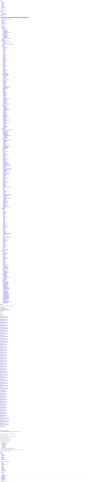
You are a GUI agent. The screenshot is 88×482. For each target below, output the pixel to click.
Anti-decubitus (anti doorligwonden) (7, 140)
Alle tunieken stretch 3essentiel (6, 287)
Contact (2, 6)
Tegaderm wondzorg (6, 73)
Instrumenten (4, 42)
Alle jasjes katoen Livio (5, 283)
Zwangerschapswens (5, 267)
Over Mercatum (3, 3)
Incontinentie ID (5, 131)
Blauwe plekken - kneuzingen (6, 158)
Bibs (3, 255)
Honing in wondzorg (5, 60)
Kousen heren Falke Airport (6, 294)
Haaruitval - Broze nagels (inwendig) (8, 168)
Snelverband (4, 93)
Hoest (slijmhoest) (5, 170)
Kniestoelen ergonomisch (6, 178)
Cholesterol (5, 160)
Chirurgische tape (5, 78)
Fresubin (4, 143)
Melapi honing (4, 184)
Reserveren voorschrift (4, 459)
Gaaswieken (4, 83)
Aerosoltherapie (5, 139)
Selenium (4, 192)
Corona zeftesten (5, 110)
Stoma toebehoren (5, 120)
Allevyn (4, 46)
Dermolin (4, 220)
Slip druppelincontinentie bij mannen (7, 135)
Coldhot (4, 270)
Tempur (4, 149)
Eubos (3, 223)
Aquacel (4, 48)
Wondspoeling (5, 273)
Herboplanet (4, 172)
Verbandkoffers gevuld (6, 272)
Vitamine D (4, 203)
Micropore (4, 91)
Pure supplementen (5, 191)
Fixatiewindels (4, 82)
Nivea (3, 235)
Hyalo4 (4, 59)
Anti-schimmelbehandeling (6, 154)
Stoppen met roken (5, 195)
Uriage (4, 243)
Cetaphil (4, 217)
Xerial (4, 247)
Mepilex (4, 68)
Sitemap (2, 480)
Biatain (4, 51)
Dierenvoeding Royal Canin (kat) (6, 165)
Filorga (4, 226)
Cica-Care (4, 52)
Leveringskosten (3, 477)
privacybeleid (4, 450)
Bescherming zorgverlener (6, 107)
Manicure (4, 183)
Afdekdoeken (4, 106)
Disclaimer (3, 479)
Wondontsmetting (5, 33)
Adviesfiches (3, 7)
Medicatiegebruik (5, 145)
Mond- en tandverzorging (4, 250)
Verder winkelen (2, 437)
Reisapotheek (3, 26)
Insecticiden (4, 175)
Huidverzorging (3, 208)
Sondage (4, 119)
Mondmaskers (4, 117)
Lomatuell (4, 65)
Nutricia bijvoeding (6, 147)
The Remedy (4, 242)
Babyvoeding (4, 254)
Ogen (4, 187)
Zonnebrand (4, 207)
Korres (4, 229)
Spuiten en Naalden (4, 34)
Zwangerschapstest (5, 266)
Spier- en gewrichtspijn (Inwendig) (7, 194)
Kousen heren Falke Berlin (6, 297)
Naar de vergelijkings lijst (7, 439)
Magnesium (4, 182)
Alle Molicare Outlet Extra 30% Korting (8, 129)
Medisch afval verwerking (6, 116)
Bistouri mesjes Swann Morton (7, 41)
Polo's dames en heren (5, 299)
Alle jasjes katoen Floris (5, 282)
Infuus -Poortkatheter (4, 40)
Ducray (4, 219)
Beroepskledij (4, 309)
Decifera (4, 56)
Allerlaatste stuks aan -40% (6, 211)
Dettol (3, 29)
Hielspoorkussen (5, 171)
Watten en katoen (5, 100)
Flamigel (4, 57)
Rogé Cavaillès (5, 239)
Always (4, 130)
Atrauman (4, 47)
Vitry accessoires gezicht (5, 201)
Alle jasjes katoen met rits (6, 284)
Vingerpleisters (5, 99)
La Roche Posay (5, 232)
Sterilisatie (4, 123)
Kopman (4, 228)
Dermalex (4, 222)
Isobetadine (4, 63)
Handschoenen (3, 27)
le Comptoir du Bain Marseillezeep (7, 233)
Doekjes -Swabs (5, 28)
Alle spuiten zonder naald (6, 35)
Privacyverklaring (4, 478)
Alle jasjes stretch (5, 285)
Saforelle (4, 241)
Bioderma (4, 213)
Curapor (4, 79)
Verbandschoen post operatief (7, 277)
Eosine (4, 166)
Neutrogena (5, 234)
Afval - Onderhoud (4, 278)
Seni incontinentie (5, 136)
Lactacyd (4, 230)
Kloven (4, 177)
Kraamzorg (5, 258)
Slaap (3, 193)
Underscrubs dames (6, 302)
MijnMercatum (3, 454)
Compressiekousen (6, 291)
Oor (3, 188)
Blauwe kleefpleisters (6, 75)
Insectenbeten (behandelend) (6, 173)
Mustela (4, 260)
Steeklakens (4, 122)
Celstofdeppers (4, 77)
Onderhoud (5, 280)
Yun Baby (5, 265)
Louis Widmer (4, 231)
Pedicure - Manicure (4, 128)
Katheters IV (3, 39)
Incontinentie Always (5, 132)
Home (2, 2)
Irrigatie (4, 113)
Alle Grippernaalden (5, 37)
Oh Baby (5, 262)
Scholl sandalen (5, 276)
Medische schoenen (4, 274)
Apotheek (3, 150)
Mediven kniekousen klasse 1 (6, 146)
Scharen (4, 44)
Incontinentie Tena (5, 133)
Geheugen (5, 167)
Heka (3, 85)
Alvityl (4, 157)
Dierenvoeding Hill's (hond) (6, 164)
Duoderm (4, 55)
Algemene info (3, 475)
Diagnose (5, 111)
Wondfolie (4, 101)
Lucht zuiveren (5, 31)
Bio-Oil (4, 214)
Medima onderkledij (6, 298)
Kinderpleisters (4, 88)
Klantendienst (3, 476)
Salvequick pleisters (5, 94)
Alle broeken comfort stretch (6, 289)
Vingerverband (5, 137)
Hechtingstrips (5, 84)
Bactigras (5, 49)
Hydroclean (4, 61)
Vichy (4, 244)
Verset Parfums (4, 245)
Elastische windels (5, 80)
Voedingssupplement (5, 202)
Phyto (4, 238)
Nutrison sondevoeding (5, 148)
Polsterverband (5, 92)
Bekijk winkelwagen (6, 437)
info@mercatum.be (4, 14)
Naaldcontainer (5, 279)
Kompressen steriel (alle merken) (7, 86)
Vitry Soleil (4, 246)
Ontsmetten (5, 43)
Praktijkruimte (4, 118)
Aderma (4, 209)
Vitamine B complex (5, 200)
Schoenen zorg (5, 300)
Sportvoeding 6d (5, 196)
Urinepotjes (5, 125)
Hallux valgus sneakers (6, 275)
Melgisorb (5, 66)
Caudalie (4, 218)
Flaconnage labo (5, 112)
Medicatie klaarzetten (5, 115)
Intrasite (4, 62)
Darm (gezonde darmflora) (6, 162)
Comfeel (4, 53)
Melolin (4, 89)
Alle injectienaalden (5, 36)
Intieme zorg (4, 174)
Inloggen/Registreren (4, 10)
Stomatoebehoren (5, 134)
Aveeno (4, 212)
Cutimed (4, 54)
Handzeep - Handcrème (6, 30)
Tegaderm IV (4, 98)
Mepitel (4, 67)
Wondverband (4, 103)
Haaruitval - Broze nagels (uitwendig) (7, 169)
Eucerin (4, 225)
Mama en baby (3, 251)
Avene (3, 210)
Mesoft (4, 90)
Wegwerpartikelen (6, 126)
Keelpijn (4, 176)
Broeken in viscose (6, 290)
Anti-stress (4, 155)
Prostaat (4, 189)
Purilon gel (4, 69)
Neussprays (5, 185)
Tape (3, 96)
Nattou (4, 261)
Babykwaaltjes (4, 253)
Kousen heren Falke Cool (6, 296)
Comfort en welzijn (6, 141)
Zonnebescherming (6, 249)
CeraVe (4, 215)
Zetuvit (4, 104)
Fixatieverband (4, 81)
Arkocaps (4, 156)
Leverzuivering (4, 181)
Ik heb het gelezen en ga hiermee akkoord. (6, 450)
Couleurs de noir (5, 216)
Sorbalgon (4, 71)
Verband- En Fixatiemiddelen (5, 74)
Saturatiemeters (4, 121)
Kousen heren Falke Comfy (6, 295)
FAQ (2, 4)
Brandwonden (4, 159)
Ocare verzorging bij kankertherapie (7, 237)
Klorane (4, 259)
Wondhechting (4, 127)
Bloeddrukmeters (5, 109)
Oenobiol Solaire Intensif (6, 236)
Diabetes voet (4, 163)
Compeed (5, 76)
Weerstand (4, 206)
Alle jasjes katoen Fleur (6, 281)
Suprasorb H (4, 72)
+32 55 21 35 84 (4, 446)
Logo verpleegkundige (5, 114)
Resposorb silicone (5, 70)
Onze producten (3, 5)
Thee (4, 197)
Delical (4, 142)
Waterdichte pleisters (5, 102)
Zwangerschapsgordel (5, 268)
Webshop (1, 309)
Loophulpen (4, 144)
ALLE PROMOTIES (6, 151)
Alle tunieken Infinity (5, 286)
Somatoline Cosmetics (5, 240)
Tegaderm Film (4, 97)
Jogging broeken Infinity (5, 292)
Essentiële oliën (5, 257)
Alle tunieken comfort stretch (6, 288)
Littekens (4, 180)
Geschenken (3, 45)
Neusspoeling (4, 186)
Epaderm (4, 224)
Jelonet (4, 64)
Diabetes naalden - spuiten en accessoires (8, 38)
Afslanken (4, 152)
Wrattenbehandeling (5, 205)
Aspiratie (4, 105)
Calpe (1, 314)
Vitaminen (5, 199)
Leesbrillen (4, 179)
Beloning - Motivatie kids (6, 108)
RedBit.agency (5, 481)
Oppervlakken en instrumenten (7, 32)
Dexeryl (4, 221)
